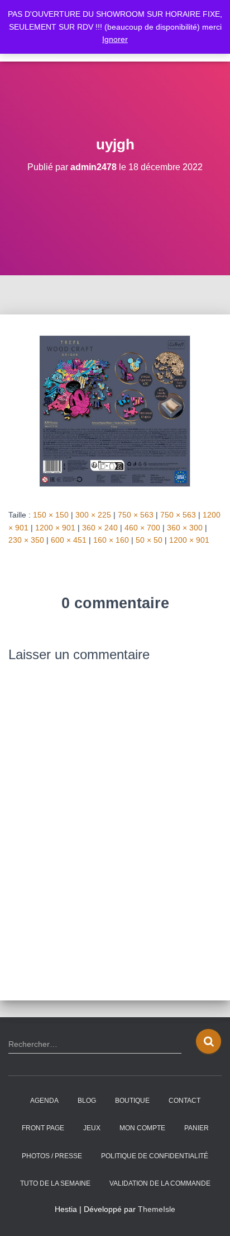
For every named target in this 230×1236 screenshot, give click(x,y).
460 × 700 (142, 527)
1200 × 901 (55, 527)
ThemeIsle (156, 1209)
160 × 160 (111, 539)
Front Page (43, 1128)
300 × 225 (93, 514)
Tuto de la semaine (55, 1183)
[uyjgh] (115, 410)
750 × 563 (136, 514)
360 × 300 (185, 527)
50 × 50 (149, 539)
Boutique (132, 1101)
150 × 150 (51, 514)
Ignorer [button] (115, 39)
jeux (91, 1128)
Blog (87, 1101)
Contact (184, 1101)
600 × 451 (69, 539)
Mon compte (142, 1128)
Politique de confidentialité (154, 1156)
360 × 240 (100, 527)
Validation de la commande (159, 1183)
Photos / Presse (52, 1156)
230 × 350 (26, 539)
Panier (196, 1128)
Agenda (44, 1101)
